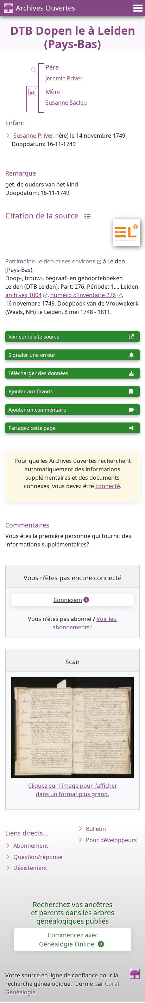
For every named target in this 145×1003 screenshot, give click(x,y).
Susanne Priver (32, 135)
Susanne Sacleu (66, 102)
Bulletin (96, 829)
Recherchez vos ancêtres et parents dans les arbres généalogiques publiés (72, 913)
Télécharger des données (38, 373)
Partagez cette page (32, 428)
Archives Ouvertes (45, 8)
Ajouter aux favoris (30, 391)
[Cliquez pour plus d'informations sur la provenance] (85, 215)
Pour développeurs (111, 840)
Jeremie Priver (64, 78)
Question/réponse (37, 857)
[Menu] (137, 8)
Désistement (30, 868)
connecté (107, 486)
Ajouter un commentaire (37, 409)
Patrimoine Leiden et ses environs (50, 261)
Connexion (67, 600)
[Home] (135, 974)
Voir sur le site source (33, 336)
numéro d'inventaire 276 (83, 295)
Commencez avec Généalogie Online (68, 939)
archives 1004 (23, 295)
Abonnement (30, 846)
